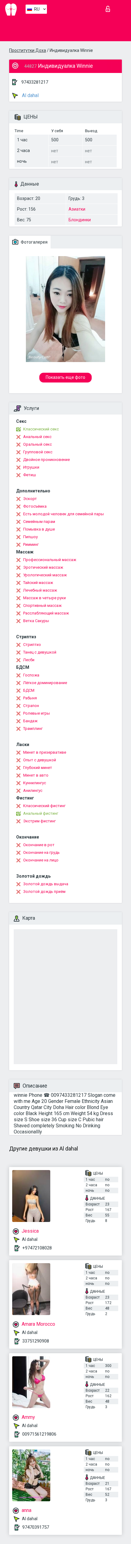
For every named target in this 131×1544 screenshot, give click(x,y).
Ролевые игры (36, 713)
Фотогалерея (34, 242)
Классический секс (41, 429)
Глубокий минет (37, 767)
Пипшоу (30, 537)
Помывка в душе (39, 529)
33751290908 (35, 1341)
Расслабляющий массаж (46, 613)
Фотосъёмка (35, 506)
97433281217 (34, 82)
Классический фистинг (44, 805)
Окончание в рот (39, 845)
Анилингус (32, 790)
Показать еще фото (65, 377)
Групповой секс (37, 452)
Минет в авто (35, 775)
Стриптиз (32, 644)
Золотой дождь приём (44, 891)
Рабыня (30, 698)
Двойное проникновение (46, 459)
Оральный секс (37, 444)
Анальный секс (37, 436)
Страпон (31, 705)
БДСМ (28, 690)
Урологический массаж (45, 575)
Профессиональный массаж (49, 559)
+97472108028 (37, 1248)
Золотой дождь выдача (45, 884)
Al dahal (30, 95)
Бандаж (30, 721)
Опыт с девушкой (39, 760)
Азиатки (77, 209)
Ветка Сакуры (36, 620)
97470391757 (35, 1527)
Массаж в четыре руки (44, 598)
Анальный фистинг (40, 813)
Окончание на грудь (41, 852)
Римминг (31, 544)
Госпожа (31, 675)
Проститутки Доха (27, 50)
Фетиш (29, 475)
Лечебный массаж (40, 590)
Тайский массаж (38, 582)
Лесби (28, 660)
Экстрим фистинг (39, 821)
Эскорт (30, 498)
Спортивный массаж (42, 605)
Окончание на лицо (40, 860)
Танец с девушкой (39, 652)
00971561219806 (39, 1434)
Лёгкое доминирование (45, 682)
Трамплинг (33, 728)
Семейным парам (39, 521)
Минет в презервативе (44, 752)
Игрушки (31, 467)
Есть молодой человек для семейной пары (63, 514)
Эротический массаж (43, 567)
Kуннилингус (34, 783)
